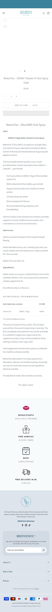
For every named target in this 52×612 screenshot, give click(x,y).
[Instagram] (26, 525)
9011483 (36, 589)
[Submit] (43, 550)
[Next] (31, 71)
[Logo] (26, 13)
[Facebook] (23, 525)
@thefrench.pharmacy (26, 521)
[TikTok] (30, 525)
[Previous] (20, 71)
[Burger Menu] (3, 13)
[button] (26, 113)
